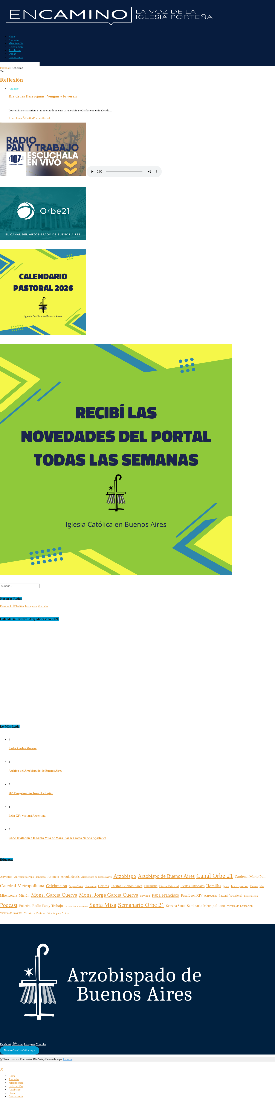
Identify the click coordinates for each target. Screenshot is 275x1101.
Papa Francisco (165, 895)
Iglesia (226, 886)
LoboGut (67, 1059)
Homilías (213, 886)
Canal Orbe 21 (214, 875)
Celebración (16, 46)
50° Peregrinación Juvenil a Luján (31, 793)
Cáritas (103, 886)
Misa (262, 886)
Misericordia (16, 43)
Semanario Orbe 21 (141, 905)
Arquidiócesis (70, 876)
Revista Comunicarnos (76, 906)
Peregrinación (251, 895)
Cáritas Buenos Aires (126, 886)
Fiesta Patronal (169, 886)
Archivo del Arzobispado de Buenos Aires (35, 770)
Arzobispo (15, 50)
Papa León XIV (192, 895)
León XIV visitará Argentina (27, 815)
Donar (12, 53)
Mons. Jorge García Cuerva (108, 895)
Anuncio (14, 40)
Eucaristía (150, 886)
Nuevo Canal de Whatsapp (19, 1050)
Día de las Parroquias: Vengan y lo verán (43, 96)
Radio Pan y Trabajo (47, 906)
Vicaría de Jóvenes (11, 913)
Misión (24, 895)
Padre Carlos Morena (23, 748)
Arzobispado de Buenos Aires (96, 877)
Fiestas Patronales (192, 886)
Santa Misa (102, 905)
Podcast (8, 905)
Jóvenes (254, 886)
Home (12, 36)
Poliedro (25, 906)
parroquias (210, 895)
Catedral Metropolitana (22, 885)
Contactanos (16, 57)
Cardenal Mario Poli (250, 877)
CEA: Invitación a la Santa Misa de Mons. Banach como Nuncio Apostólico (57, 838)
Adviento (6, 876)
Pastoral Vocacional (230, 895)
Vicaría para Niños (58, 913)
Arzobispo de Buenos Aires (166, 876)
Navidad (145, 895)
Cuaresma (90, 886)
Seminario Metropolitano (206, 906)
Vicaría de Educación (240, 906)
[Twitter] (1, 1069)
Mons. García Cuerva (54, 895)
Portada (4, 67)
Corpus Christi (76, 886)
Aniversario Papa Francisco (30, 876)
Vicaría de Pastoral (35, 913)
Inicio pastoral (239, 886)
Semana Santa (175, 906)
